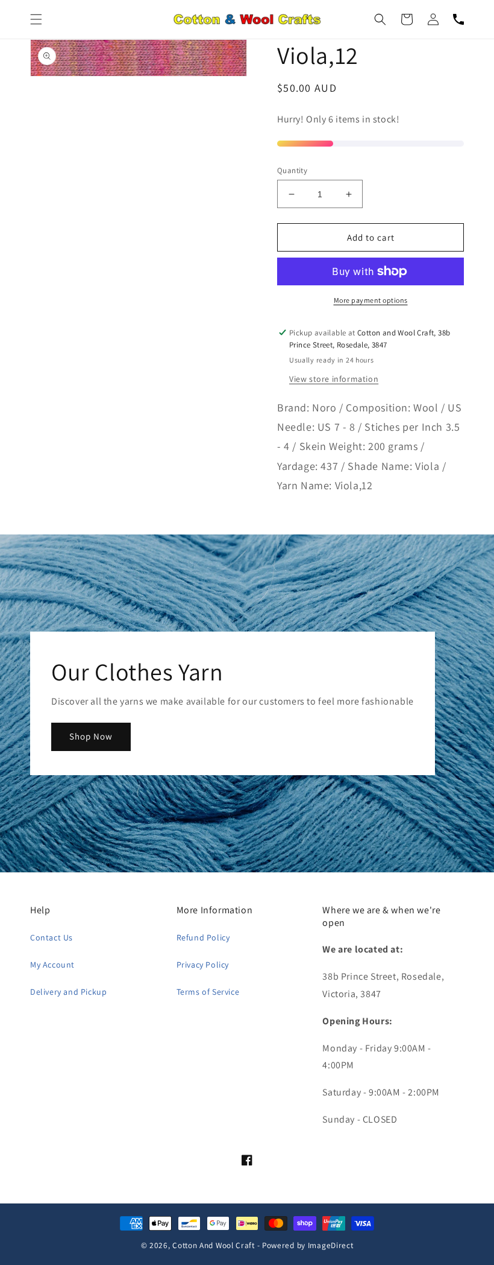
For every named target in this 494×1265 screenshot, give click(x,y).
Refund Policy (203, 937)
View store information (333, 378)
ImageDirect (331, 1245)
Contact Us (51, 937)
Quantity (292, 170)
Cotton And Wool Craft (213, 1245)
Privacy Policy (203, 964)
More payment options (371, 300)
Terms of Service (208, 991)
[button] (36, 19)
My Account (52, 964)
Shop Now (91, 736)
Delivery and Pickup (68, 991)
